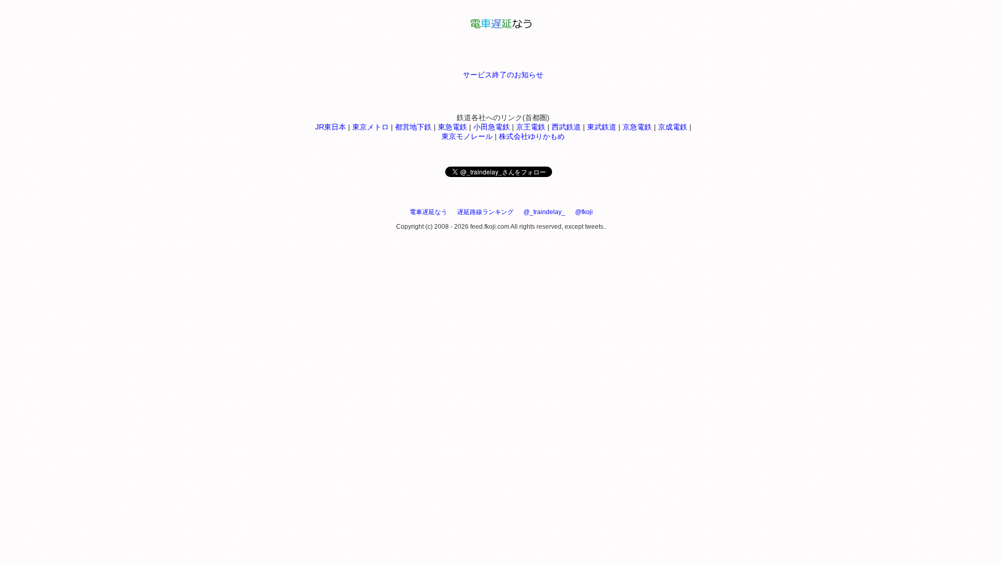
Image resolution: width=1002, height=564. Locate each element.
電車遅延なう (428, 212)
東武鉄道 (601, 127)
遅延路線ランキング (485, 212)
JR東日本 (330, 127)
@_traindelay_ (544, 212)
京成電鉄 (672, 127)
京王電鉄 (530, 127)
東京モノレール (467, 136)
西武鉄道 (566, 127)
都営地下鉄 (413, 127)
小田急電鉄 (491, 127)
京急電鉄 (637, 127)
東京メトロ (370, 127)
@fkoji (584, 212)
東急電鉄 (452, 127)
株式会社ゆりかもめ (532, 136)
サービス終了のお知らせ (503, 74)
